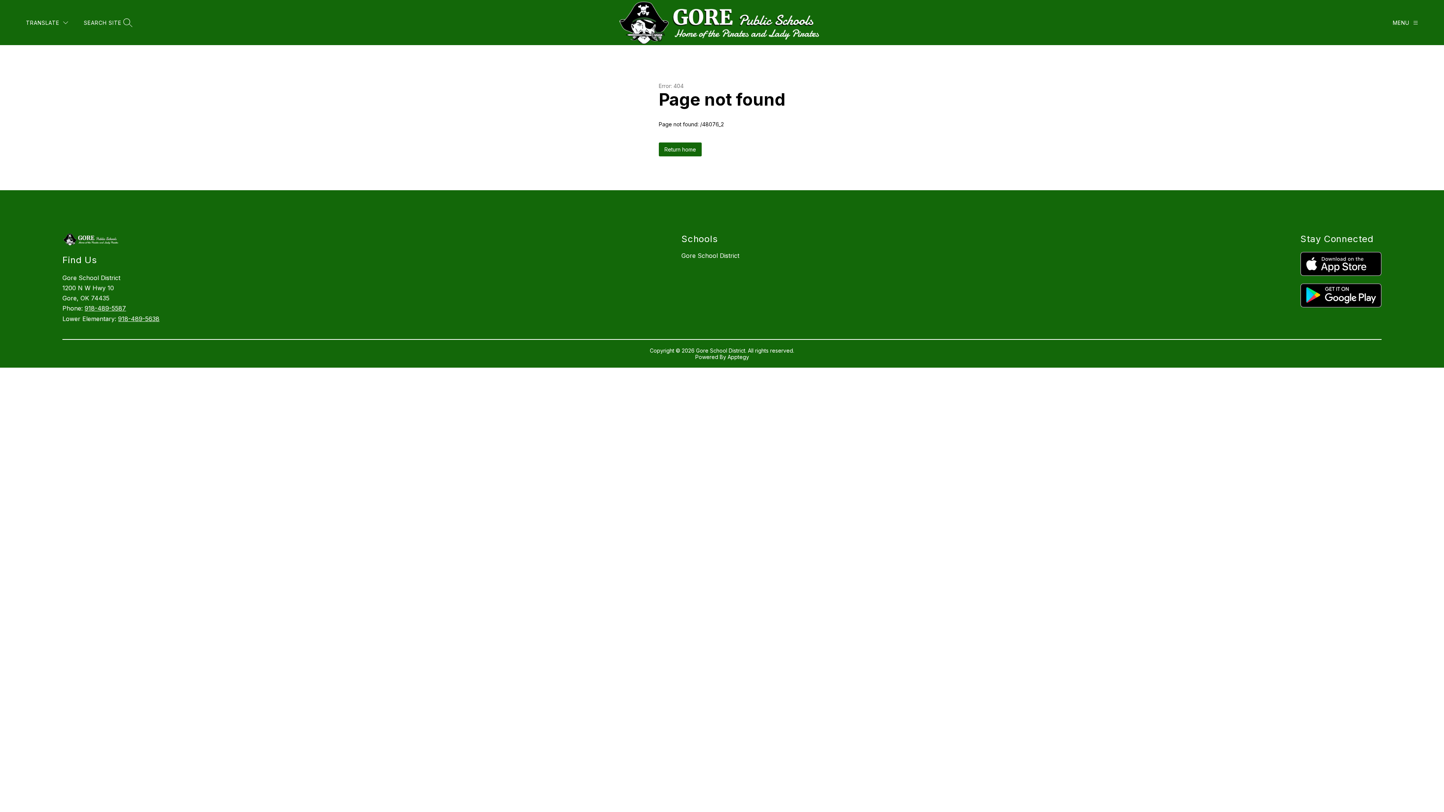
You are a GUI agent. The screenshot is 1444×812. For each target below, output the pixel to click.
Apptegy (738, 357)
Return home (680, 149)
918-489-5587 (105, 308)
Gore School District (710, 255)
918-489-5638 (138, 319)
